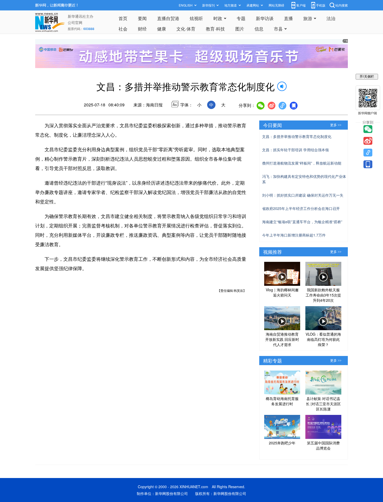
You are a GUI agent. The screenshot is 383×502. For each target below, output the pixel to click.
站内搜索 (341, 5)
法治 (330, 18)
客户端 (301, 5)
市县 (278, 28)
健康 (161, 28)
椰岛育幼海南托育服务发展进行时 (282, 401)
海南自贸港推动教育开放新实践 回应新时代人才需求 (282, 339)
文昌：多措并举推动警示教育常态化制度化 (296, 136)
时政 (217, 18)
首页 (123, 18)
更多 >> (335, 125)
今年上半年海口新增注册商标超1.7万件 (294, 235)
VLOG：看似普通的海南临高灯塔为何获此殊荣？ (323, 339)
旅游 (307, 18)
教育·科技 (215, 28)
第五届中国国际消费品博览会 (323, 445)
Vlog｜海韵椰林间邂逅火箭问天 (282, 292)
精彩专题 (272, 360)
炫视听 (196, 18)
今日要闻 (272, 125)
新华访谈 (265, 18)
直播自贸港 (168, 18)
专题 (241, 18)
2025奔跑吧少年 (282, 442)
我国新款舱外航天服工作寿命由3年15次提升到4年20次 (323, 295)
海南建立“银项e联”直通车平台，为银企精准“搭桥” (302, 221)
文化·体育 (185, 28)
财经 (142, 28)
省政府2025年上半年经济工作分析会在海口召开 (301, 208)
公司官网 (75, 22)
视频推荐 (272, 251)
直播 (288, 18)
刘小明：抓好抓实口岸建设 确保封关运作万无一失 (302, 195)
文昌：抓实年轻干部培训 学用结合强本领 (295, 149)
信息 (259, 28)
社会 (123, 28)
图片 (239, 28)
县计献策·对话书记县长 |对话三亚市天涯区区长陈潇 (323, 404)
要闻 (142, 18)
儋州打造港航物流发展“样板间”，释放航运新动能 (301, 163)
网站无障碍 (276, 5)
